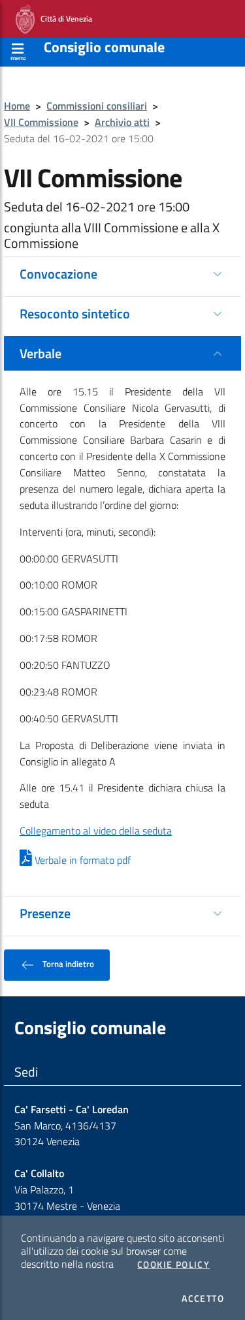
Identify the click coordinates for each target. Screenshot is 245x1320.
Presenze (45, 913)
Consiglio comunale (104, 47)
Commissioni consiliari (96, 106)
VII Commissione (41, 122)
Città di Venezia (63, 18)
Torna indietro (67, 963)
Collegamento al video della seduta (96, 830)
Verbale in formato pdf (81, 860)
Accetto (203, 1298)
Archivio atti (122, 122)
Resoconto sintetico (75, 313)
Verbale (40, 353)
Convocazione (58, 274)
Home (17, 106)
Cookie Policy (173, 1264)
